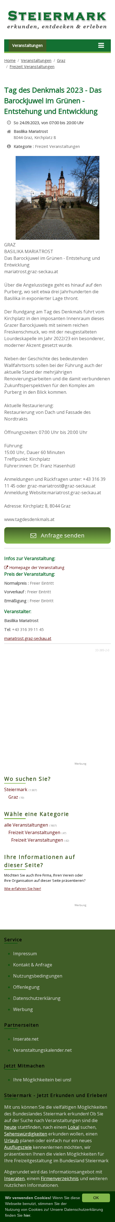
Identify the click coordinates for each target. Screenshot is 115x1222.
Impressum (25, 953)
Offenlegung (26, 987)
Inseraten (14, 1178)
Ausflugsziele (18, 1147)
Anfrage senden (61, 535)
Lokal (73, 1127)
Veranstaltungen (27, 45)
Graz (61, 60)
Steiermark (15, 789)
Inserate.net (26, 1039)
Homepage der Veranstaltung (36, 567)
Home (10, 60)
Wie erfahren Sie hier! (22, 888)
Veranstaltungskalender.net (42, 1050)
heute (10, 1127)
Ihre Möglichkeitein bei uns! (42, 1080)
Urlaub (11, 1140)
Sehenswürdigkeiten (25, 1134)
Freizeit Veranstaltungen (31, 66)
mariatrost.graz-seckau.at (27, 638)
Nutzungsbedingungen (37, 976)
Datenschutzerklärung (37, 998)
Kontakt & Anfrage (32, 965)
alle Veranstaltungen (26, 825)
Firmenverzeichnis (60, 1178)
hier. (27, 1215)
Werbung (23, 1009)
